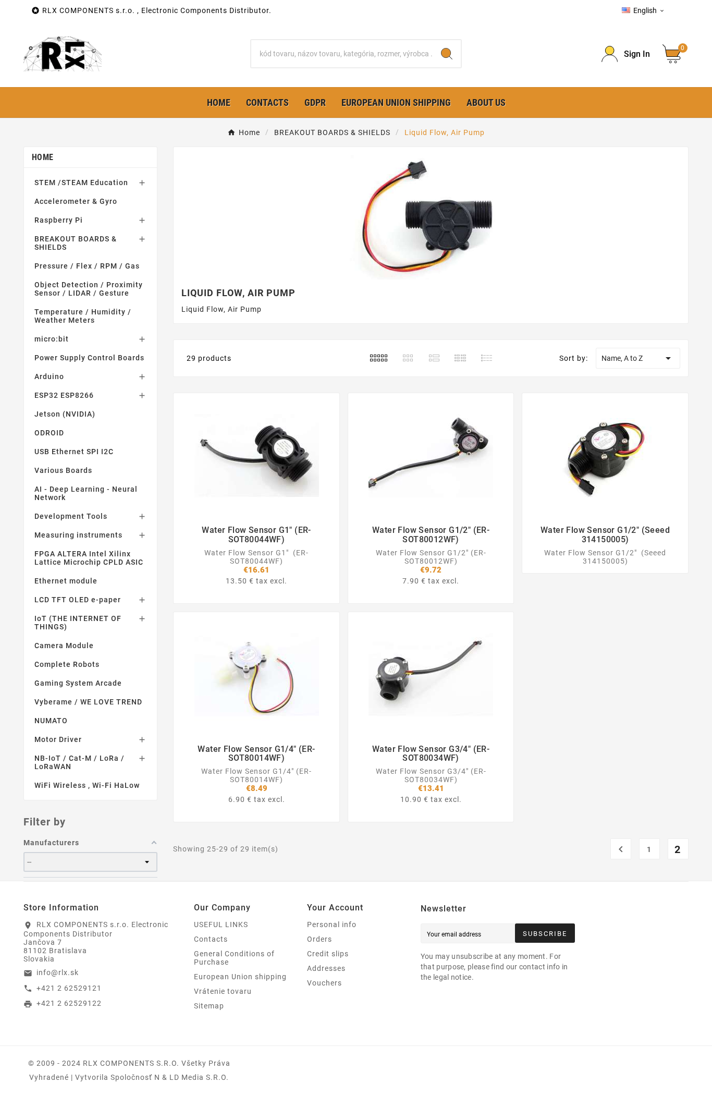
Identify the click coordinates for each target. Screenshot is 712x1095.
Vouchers (324, 983)
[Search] (446, 53)
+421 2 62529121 (69, 988)
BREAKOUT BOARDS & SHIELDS (75, 243)
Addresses (326, 968)
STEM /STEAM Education (81, 182)
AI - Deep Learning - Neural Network (86, 493)
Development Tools (70, 516)
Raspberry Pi (58, 220)
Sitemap (209, 1006)
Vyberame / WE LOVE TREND (88, 702)
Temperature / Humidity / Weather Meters (82, 316)
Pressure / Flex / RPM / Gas (87, 266)
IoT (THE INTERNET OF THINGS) (77, 622)
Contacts (211, 939)
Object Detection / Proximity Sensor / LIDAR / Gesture (88, 289)
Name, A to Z (637, 358)
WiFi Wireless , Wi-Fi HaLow (87, 785)
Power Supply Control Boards (89, 358)
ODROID (49, 433)
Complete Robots (67, 664)
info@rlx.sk (57, 972)
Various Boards (63, 470)
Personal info (332, 924)
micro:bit (51, 339)
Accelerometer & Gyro (75, 201)
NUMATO (51, 720)
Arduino (49, 376)
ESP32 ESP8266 (64, 395)
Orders (319, 939)
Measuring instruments (78, 535)
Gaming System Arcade (78, 683)
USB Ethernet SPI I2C (74, 451)
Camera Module (64, 645)
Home (42, 157)
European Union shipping (240, 976)
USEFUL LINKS (221, 924)
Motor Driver (58, 739)
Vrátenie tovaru (223, 991)
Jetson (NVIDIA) (64, 414)
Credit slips (328, 954)
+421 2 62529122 (69, 1003)
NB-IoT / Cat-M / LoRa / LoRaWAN (79, 762)
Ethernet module (65, 581)
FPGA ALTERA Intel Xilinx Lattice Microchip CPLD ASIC (88, 558)
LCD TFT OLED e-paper (77, 599)
